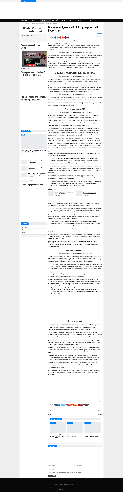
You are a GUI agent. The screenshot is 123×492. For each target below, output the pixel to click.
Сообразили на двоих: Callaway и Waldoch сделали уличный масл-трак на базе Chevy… (33, 151)
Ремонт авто (44, 20)
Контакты (24, 232)
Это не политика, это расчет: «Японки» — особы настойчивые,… (37, 161)
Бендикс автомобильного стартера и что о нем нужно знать (61, 413)
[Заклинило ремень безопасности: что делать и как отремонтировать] (92, 427)
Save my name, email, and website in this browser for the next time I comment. (66, 472)
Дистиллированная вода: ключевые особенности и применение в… (91, 192)
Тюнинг (72, 20)
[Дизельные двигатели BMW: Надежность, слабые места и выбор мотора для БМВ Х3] (51, 193)
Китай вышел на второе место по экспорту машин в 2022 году (90, 413)
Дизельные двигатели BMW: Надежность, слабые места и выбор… (64, 192)
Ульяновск (89, 20)
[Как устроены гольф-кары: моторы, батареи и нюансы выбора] (24, 168)
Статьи (64, 20)
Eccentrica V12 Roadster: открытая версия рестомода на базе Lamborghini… (37, 174)
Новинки (34, 20)
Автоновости (24, 20)
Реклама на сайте (25, 229)
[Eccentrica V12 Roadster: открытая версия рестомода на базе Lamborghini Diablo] (24, 175)
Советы (80, 20)
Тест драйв (55, 20)
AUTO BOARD (24, 227)
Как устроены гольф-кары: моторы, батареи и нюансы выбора (37, 167)
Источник (99, 401)
